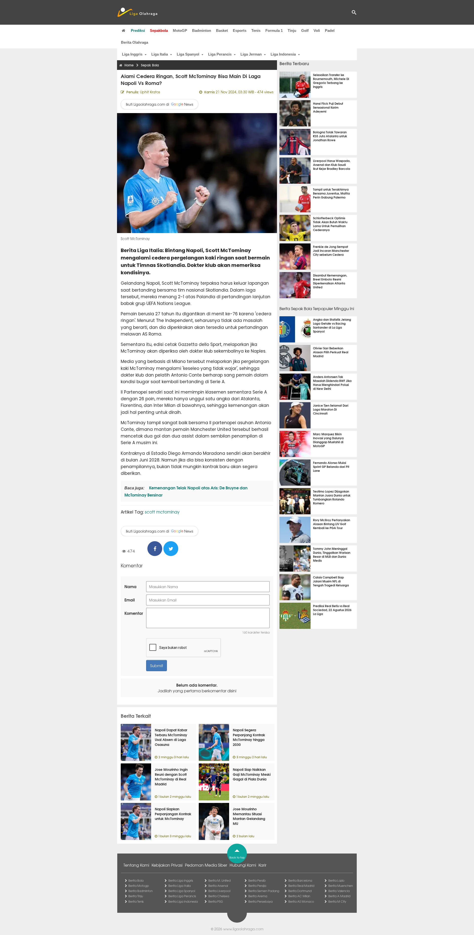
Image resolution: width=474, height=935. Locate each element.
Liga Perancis (220, 54)
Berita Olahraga (134, 42)
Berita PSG (215, 901)
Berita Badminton (140, 891)
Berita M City (337, 901)
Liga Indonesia (283, 54)
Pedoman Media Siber (206, 865)
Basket (222, 30)
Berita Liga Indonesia (183, 901)
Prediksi (138, 30)
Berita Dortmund (300, 891)
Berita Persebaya (260, 901)
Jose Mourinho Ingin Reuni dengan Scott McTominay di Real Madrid (171, 777)
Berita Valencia (339, 891)
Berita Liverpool (219, 891)
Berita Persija (257, 885)
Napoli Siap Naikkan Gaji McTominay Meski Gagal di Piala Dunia (252, 774)
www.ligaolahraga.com (243, 928)
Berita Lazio (336, 880)
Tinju (292, 30)
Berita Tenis (136, 901)
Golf (305, 30)
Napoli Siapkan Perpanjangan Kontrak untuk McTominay (173, 813)
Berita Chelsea (218, 896)
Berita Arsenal (218, 885)
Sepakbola (159, 30)
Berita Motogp (138, 885)
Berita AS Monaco (301, 901)
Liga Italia (159, 54)
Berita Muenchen (340, 885)
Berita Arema (257, 896)
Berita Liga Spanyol (181, 891)
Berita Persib (257, 880)
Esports (239, 30)
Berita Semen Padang (263, 891)
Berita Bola (135, 880)
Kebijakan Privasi (167, 865)
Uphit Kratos (150, 91)
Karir (262, 865)
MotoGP (180, 30)
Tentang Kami (136, 865)
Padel (330, 30)
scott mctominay (162, 512)
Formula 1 (274, 30)
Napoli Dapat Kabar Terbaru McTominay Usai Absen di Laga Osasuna (171, 737)
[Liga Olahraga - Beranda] (137, 12)
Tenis (255, 30)
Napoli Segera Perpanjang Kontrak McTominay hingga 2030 (249, 737)
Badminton (201, 30)
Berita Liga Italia (179, 885)
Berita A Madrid (339, 896)
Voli (317, 30)
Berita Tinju (135, 896)
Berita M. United (219, 880)
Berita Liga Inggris (180, 880)
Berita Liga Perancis (182, 896)
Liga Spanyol (188, 54)
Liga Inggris (132, 54)
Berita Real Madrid (301, 885)
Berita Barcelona (300, 880)
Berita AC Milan (299, 896)
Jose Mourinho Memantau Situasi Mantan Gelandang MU (249, 816)
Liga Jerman (251, 54)
